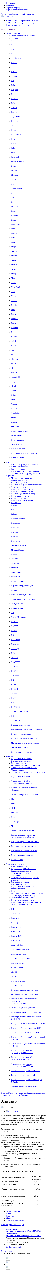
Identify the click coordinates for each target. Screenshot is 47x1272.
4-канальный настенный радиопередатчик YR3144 (22, 1065)
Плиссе (14, 891)
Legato (14, 220)
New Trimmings (17, 440)
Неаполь (14, 622)
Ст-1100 (14, 666)
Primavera (15, 323)
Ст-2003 (14, 658)
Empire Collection (18, 161)
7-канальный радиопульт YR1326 (25, 1071)
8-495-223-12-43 (22, 20)
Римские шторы (18, 469)
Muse (13, 278)
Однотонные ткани (19, 431)
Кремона (15, 536)
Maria (13, 260)
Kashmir (14, 215)
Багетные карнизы (19, 482)
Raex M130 (15, 918)
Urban (13, 395)
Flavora (14, 170)
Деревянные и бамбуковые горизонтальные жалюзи (22, 782)
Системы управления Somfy (23, 895)
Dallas (13, 130)
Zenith (13, 417)
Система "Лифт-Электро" (22, 958)
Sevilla (13, 350)
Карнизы (10, 476)
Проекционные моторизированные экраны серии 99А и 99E (26, 903)
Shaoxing (15, 363)
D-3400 (14, 631)
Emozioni (15, 157)
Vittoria (14, 408)
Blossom (14, 99)
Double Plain (16, 143)
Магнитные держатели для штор (25, 743)
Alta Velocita (16, 58)
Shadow (14, 354)
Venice (13, 399)
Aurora (14, 76)
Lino (13, 229)
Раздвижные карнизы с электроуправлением (21, 872)
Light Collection (17, 224)
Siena (13, 368)
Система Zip (16, 985)
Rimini (13, 332)
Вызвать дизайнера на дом (23, 14)
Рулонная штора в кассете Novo (24, 990)
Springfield (15, 377)
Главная (4, 1093)
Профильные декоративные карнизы (26, 485)
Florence (14, 175)
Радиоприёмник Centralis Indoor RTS (26, 1012)
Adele (13, 40)
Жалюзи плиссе (17, 770)
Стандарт (15, 821)
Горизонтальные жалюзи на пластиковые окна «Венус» (23, 836)
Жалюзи (9, 756)
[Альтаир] (13, 1111)
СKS (13, 680)
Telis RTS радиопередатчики (23, 1008)
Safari (13, 341)
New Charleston (17, 287)
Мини (13, 826)
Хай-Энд (15, 649)
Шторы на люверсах (19, 467)
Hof (12, 202)
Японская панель (18, 498)
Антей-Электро (17, 963)
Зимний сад (16, 875)
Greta (13, 197)
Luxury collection (18, 435)
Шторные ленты (18, 458)
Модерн (14, 568)
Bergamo (14, 90)
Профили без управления (22, 500)
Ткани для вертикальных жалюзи (25, 794)
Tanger (14, 381)
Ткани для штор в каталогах (23, 36)
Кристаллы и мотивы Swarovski (24, 453)
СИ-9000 (15, 675)
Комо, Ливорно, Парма (21, 595)
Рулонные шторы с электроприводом (27, 893)
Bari (12, 81)
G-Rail (13, 909)
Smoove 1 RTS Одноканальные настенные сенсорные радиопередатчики (24, 1001)
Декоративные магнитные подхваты (26, 729)
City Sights (15, 121)
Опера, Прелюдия (18, 617)
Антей (14, 702)
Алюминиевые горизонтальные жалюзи (28, 772)
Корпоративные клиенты (17, 10)
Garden (14, 179)
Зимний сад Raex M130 (21, 949)
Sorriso (14, 372)
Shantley (14, 359)
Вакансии (10, 5)
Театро (14, 693)
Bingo (13, 94)
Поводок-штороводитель (21, 752)
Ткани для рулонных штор (22, 830)
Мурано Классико (18, 545)
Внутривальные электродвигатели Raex (28, 1023)
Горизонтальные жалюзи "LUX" (25, 776)
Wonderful (15, 413)
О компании (11, 3)
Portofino (14, 319)
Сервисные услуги (14, 7)
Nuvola (14, 296)
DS (12, 635)
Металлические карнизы (21, 478)
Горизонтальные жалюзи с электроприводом (22, 887)
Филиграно (16, 572)
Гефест (14, 514)
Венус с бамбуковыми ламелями (25, 842)
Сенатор (14, 532)
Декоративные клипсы (20, 725)
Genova (14, 184)
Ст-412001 (15, 720)
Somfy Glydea (17, 945)
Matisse (14, 265)
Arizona (14, 72)
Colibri (14, 125)
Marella (14, 256)
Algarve (14, 49)
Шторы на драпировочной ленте (25, 464)
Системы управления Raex (22, 898)
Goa (12, 193)
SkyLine (14, 808)
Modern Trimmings (18, 444)
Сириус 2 (15, 559)
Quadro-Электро (18, 981)
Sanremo (14, 345)
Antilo (13, 67)
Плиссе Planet (17, 860)
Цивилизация (17, 608)
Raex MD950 (16, 940)
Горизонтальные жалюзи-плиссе (25, 855)
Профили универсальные (22, 491)
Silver (13, 803)
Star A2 (14, 976)
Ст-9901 (14, 689)
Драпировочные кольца (21, 734)
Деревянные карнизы (20, 480)
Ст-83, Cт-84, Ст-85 (19, 711)
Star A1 (14, 972)
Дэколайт (15, 644)
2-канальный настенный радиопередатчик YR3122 (22, 1058)
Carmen (14, 108)
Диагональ (15, 577)
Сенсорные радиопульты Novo (24, 1086)
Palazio (14, 305)
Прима (14, 554)
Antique (14, 54)
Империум (15, 523)
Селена (14, 505)
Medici (14, 269)
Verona (14, 404)
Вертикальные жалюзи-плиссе (24, 851)
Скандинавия (17, 604)
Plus (12, 799)
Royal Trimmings (18, 449)
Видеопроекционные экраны (23, 869)
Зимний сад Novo (18, 954)
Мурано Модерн (18, 550)
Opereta (14, 301)
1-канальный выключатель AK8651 (26, 1028)
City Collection (17, 116)
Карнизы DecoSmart (19, 866)
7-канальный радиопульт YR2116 (25, 1075)
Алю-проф (15, 640)
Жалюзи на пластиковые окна (24, 768)
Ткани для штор (13, 33)
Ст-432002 (15, 662)
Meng (13, 274)
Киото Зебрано (17, 581)
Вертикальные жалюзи (21, 761)
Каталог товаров (8, 29)
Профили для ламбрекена (22, 489)
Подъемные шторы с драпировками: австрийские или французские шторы (27, 472)
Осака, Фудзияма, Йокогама (23, 599)
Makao (14, 251)
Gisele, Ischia (16, 188)
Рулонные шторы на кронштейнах (25, 994)
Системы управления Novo (22, 900)
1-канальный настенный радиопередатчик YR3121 (22, 1051)
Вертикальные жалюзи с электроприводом (21, 883)
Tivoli (13, 386)
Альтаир (14, 922)
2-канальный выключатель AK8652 (26, 1032)
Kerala (13, 211)
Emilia (13, 152)
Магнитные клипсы (19, 747)
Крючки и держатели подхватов (24, 738)
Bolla (13, 103)
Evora (13, 166)
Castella (14, 112)
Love (13, 238)
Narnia (13, 283)
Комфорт (15, 812)
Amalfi (14, 63)
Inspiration (15, 206)
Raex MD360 (16, 931)
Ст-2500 (14, 671)
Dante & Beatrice (18, 134)
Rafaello (14, 328)
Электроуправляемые (15, 864)
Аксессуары (16, 38)
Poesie (13, 314)
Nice (13, 292)
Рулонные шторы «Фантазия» (23, 846)
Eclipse (14, 148)
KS (12, 716)
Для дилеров (6, 14)
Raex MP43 (16, 927)
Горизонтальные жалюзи (21, 759)
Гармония (15, 590)
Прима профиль (18, 518)
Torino (13, 390)
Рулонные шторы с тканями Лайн (25, 765)
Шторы (9, 462)
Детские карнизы (18, 487)
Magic (13, 247)
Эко (12, 613)
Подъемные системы (20, 496)
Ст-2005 (14, 626)
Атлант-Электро (18, 967)
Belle (13, 85)
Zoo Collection (17, 426)
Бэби (13, 653)
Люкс (13, 817)
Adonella (14, 45)
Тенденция (15, 563)
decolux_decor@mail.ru (14, 1247)
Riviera (14, 336)
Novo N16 (15, 913)
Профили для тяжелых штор (23, 494)
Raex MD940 (16, 936)
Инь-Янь (15, 527)
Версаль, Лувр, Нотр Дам (22, 586)
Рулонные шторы (18, 763)
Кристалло (15, 541)
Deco (13, 139)
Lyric (13, 242)
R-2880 (14, 684)
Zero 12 (14, 422)
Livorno (14, 233)
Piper (13, 310)
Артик (14, 509)
